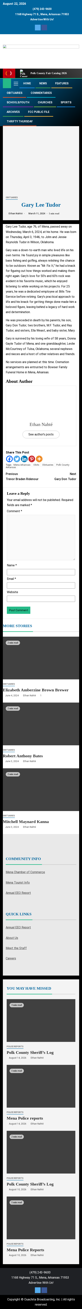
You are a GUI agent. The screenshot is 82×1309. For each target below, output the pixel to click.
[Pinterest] (31, 459)
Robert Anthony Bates (23, 755)
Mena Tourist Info (18, 882)
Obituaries (14, 92)
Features (61, 83)
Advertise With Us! (42, 19)
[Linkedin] (24, 459)
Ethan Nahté (16, 213)
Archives (13, 111)
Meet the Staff (16, 948)
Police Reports (15, 1046)
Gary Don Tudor (65, 476)
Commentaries (41, 92)
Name (12, 565)
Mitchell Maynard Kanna (26, 821)
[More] (39, 459)
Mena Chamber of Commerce (25, 872)
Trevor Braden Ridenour (22, 476)
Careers (11, 958)
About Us (12, 938)
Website (12, 592)
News (43, 83)
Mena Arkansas (22, 464)
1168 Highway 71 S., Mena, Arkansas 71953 (42, 14)
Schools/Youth (18, 102)
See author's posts (41, 434)
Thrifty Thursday (20, 121)
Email (11, 579)
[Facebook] (9, 459)
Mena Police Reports (25, 1249)
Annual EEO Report (18, 893)
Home (27, 83)
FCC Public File (38, 111)
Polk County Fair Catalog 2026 (49, 73)
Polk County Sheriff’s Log (30, 1052)
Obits (36, 464)
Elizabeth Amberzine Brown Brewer (36, 690)
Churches (45, 102)
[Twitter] (17, 459)
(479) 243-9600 (42, 8)
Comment (14, 511)
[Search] (75, 83)
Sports (66, 102)
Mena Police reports (25, 1118)
